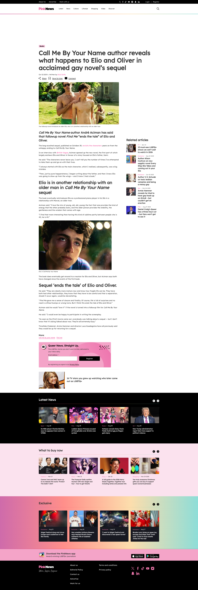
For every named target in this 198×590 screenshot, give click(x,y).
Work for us (75, 583)
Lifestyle (85, 9)
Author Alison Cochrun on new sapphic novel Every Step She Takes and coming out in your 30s (147, 164)
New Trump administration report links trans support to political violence (143, 431)
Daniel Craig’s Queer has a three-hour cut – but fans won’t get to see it (147, 213)
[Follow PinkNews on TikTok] (142, 568)
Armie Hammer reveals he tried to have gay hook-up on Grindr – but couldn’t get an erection (146, 196)
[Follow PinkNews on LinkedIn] (138, 2)
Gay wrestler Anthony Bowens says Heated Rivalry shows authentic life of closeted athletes (82, 535)
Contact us (74, 574)
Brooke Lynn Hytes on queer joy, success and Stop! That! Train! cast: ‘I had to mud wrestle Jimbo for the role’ (145, 535)
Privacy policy (105, 570)
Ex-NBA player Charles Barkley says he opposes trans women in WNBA (53, 431)
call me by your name (47, 338)
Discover (112, 9)
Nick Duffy (62, 75)
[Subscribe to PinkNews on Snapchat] (132, 573)
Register (156, 2)
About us (74, 565)
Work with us (64, 2)
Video (103, 9)
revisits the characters (92, 146)
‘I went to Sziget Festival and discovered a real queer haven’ (114, 533)
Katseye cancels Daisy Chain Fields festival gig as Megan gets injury (113, 431)
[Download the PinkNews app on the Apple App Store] (137, 556)
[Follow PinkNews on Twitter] (132, 568)
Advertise (52, 2)
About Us (42, 2)
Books (42, 46)
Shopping (94, 9)
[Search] (158, 8)
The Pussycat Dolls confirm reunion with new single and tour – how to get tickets (82, 482)
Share (44, 78)
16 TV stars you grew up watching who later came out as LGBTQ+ (92, 379)
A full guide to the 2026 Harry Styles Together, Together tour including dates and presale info (114, 482)
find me (59, 338)
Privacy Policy (74, 364)
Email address (56, 355)
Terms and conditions (108, 565)
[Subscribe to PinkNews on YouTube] (147, 568)
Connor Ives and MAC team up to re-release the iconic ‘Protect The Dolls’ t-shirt (53, 482)
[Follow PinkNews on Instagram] (152, 568)
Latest (61, 9)
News (68, 9)
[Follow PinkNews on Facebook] (137, 568)
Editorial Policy (76, 570)
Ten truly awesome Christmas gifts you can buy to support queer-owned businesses (144, 482)
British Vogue (62, 153)
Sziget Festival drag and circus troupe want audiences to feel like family (52, 534)
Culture (76, 9)
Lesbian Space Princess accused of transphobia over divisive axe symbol (83, 431)
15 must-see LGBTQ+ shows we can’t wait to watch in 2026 (147, 149)
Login (147, 2)
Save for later (57, 78)
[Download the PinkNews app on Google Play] (152, 556)
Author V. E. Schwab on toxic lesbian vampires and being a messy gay (147, 181)
